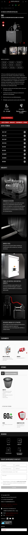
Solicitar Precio (7, 117)
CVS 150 (11, 65)
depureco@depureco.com (12, 513)
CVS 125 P (4, 67)
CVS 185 (4, 65)
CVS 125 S (18, 65)
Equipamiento (19, 122)
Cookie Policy (9, 504)
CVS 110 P (19, 67)
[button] (24, 43)
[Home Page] (14, 1)
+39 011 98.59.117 (9, 515)
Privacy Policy (3, 504)
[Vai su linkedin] (7, 519)
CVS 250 (4, 62)
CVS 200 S (11, 62)
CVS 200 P (19, 62)
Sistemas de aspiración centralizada (9, 12)
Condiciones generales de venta (7, 505)
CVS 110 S (12, 67)
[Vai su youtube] (10, 518)
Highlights (12, 122)
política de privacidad (21, 481)
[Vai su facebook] (13, 518)
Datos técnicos (5, 122)
